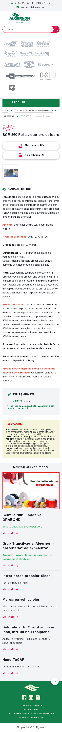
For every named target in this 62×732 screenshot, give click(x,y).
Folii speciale (8, 116)
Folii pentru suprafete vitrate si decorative (34, 110)
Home (5, 110)
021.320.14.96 (42, 3)
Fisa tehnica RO (34, 146)
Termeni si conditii (31, 706)
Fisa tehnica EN (34, 155)
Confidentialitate (31, 710)
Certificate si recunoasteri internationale (31, 714)
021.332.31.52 (22, 3)
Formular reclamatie (31, 718)
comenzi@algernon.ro (32, 7)
